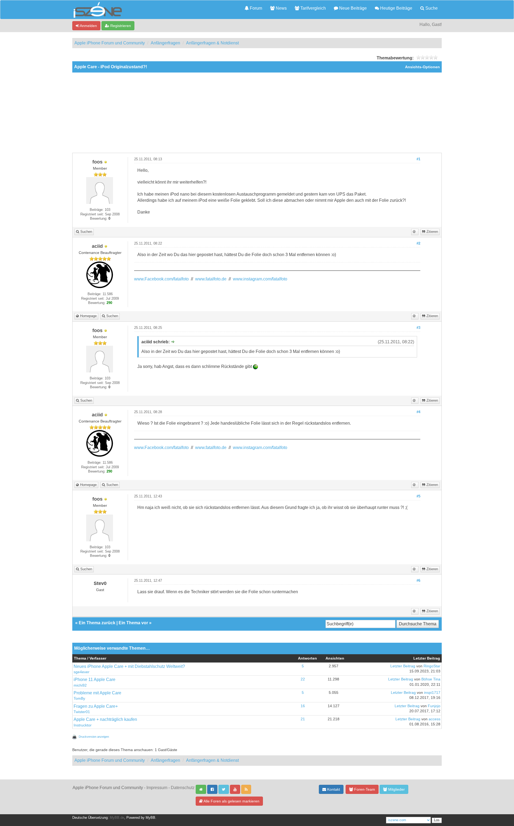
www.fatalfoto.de (210, 279)
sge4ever (81, 672)
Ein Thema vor (133, 623)
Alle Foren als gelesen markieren (231, 801)
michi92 (80, 685)
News (281, 8)
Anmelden (88, 26)
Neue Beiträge (352, 8)
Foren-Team (364, 789)
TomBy (79, 698)
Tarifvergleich (312, 8)
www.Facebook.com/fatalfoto (161, 279)
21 (303, 719)
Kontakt (333, 789)
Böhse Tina (430, 679)
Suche (431, 8)
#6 (418, 581)
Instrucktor (83, 725)
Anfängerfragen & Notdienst (212, 43)
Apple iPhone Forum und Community (109, 43)
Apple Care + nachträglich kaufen (105, 719)
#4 (418, 412)
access (434, 719)
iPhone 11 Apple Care (94, 679)
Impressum (156, 787)
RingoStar (432, 666)
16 (303, 706)
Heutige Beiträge (395, 8)
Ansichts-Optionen (422, 67)
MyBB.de (117, 818)
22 (303, 679)
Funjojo (434, 706)
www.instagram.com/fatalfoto (260, 279)
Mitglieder (396, 789)
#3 (418, 328)
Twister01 (82, 712)
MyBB (150, 818)
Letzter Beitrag (402, 666)
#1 (418, 159)
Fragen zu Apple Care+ (96, 706)
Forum (255, 8)
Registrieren (120, 26)
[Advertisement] (257, 112)
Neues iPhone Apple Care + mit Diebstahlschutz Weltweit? (129, 666)
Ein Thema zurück (97, 623)
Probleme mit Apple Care (97, 693)
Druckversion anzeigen (94, 736)
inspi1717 (432, 693)
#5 (418, 496)
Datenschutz (183, 787)
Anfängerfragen (165, 43)
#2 (418, 243)
